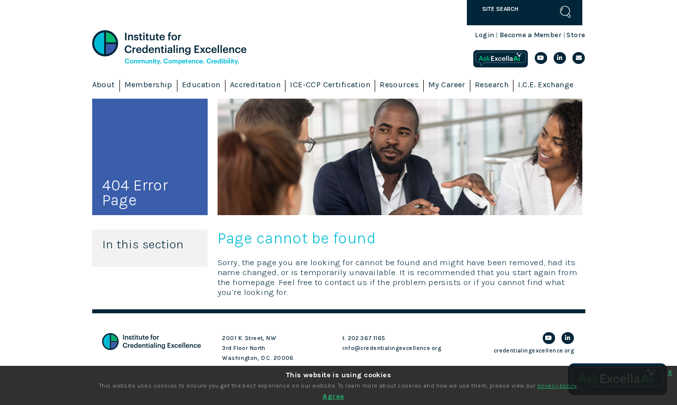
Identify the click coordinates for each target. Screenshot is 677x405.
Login (484, 35)
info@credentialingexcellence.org (391, 348)
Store (575, 35)
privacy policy (557, 385)
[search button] (565, 12)
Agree (333, 396)
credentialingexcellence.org (534, 350)
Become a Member (531, 35)
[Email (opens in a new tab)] (578, 58)
